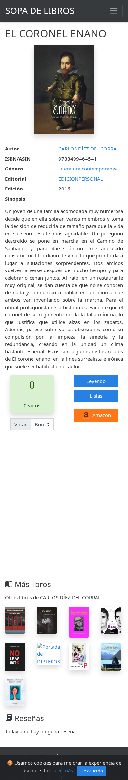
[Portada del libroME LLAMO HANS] (111, 619)
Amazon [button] (101, 415)
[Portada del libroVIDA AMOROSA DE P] (79, 656)
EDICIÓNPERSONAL (80, 178)
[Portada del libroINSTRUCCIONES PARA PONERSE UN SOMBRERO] (79, 621)
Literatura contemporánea (87, 168)
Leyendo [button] (96, 381)
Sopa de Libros (40, 11)
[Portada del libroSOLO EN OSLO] (111, 656)
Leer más (62, 770)
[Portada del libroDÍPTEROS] (48, 653)
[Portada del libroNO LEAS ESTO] (15, 656)
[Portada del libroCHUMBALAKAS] (15, 619)
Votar (20, 424)
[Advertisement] (64, 512)
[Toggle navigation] (114, 11)
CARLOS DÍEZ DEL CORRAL (88, 148)
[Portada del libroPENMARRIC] (47, 619)
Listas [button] (96, 395)
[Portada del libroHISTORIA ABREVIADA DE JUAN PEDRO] (15, 690)
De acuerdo (91, 771)
